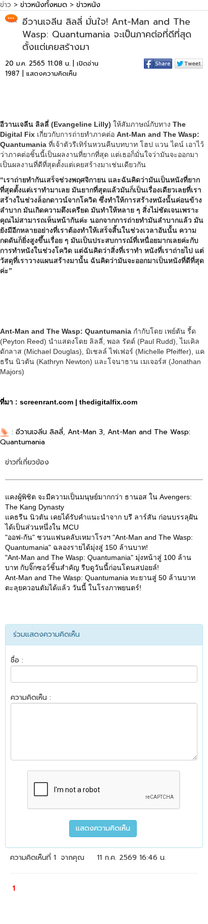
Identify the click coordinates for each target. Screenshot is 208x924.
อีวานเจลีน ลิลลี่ (39, 432)
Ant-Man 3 (85, 432)
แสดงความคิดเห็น (51, 73)
